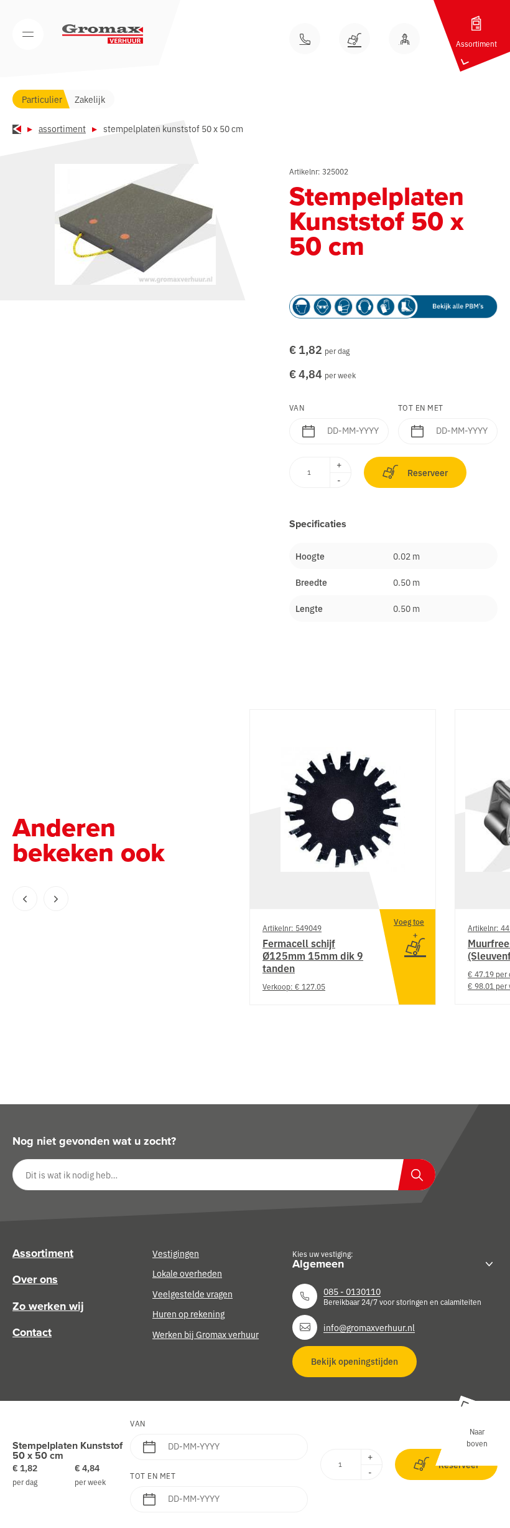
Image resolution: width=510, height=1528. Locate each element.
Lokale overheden (187, 1274)
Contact (32, 1333)
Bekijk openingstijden (354, 1361)
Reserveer (427, 472)
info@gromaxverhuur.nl (369, 1327)
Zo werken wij (48, 1306)
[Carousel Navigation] (105, 898)
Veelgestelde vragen (192, 1293)
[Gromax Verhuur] (102, 34)
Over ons (35, 1280)
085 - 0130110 (352, 1291)
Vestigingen (175, 1253)
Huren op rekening (188, 1314)
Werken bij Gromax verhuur (205, 1334)
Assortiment (62, 128)
